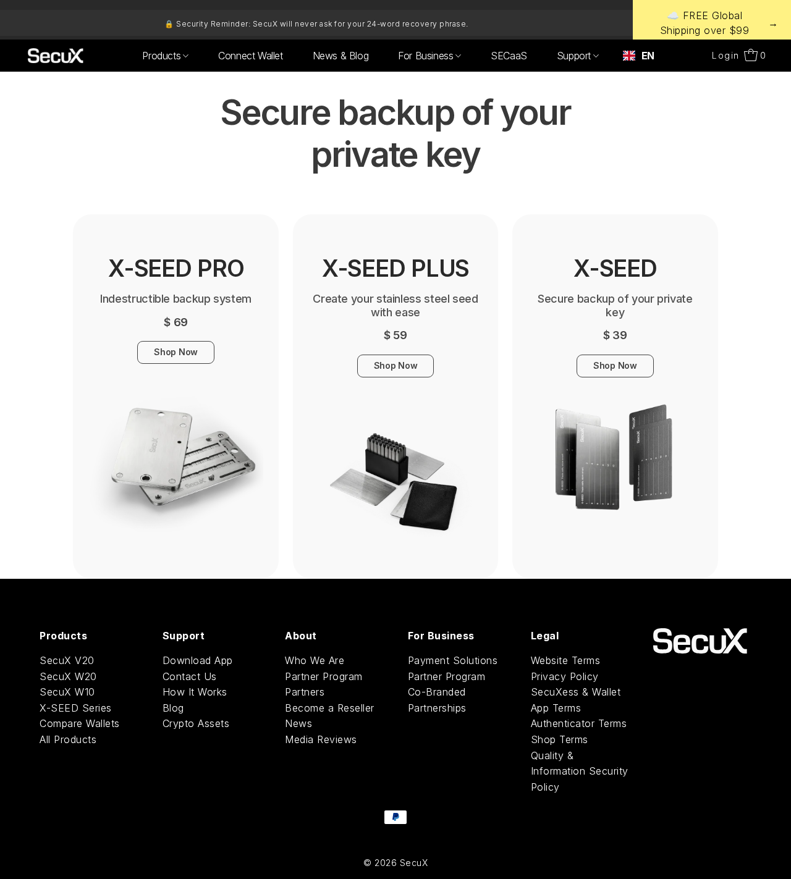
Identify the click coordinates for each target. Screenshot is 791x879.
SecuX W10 (67, 692)
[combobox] (639, 55)
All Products (68, 739)
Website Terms (566, 660)
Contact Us (190, 676)
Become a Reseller (329, 708)
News (298, 723)
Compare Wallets (80, 723)
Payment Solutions (453, 660)
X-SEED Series (76, 708)
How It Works (195, 692)
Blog (173, 708)
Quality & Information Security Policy (579, 771)
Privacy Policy (565, 676)
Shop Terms (559, 739)
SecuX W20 (68, 676)
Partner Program (324, 676)
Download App (198, 660)
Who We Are (314, 660)
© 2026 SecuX (395, 862)
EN (647, 55)
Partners (304, 692)
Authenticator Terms (579, 723)
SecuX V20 (67, 660)
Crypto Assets (196, 723)
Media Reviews (321, 739)
